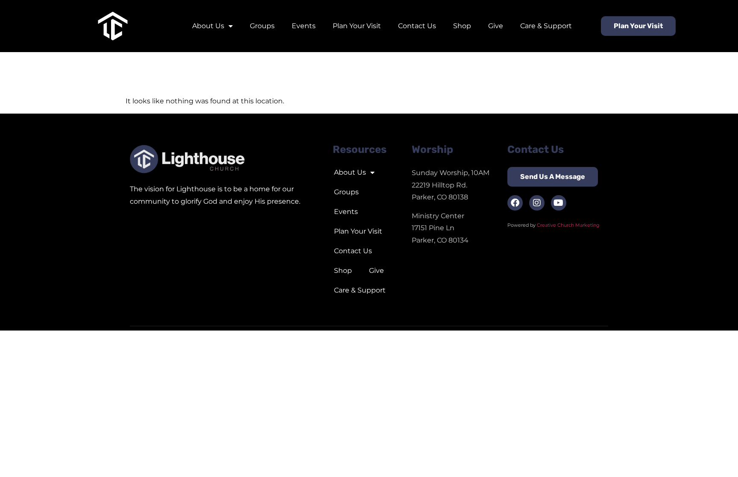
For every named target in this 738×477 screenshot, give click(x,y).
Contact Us (417, 26)
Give (495, 26)
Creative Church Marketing (569, 225)
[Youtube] (558, 203)
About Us (208, 26)
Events (304, 26)
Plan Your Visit (357, 26)
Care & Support (546, 26)
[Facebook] (515, 203)
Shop (462, 26)
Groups (262, 26)
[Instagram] (537, 203)
